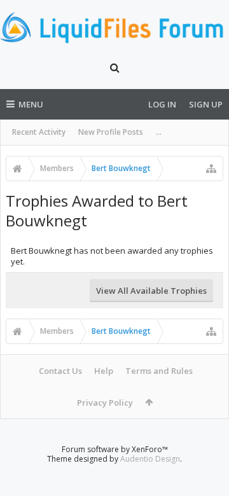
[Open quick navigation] (211, 168)
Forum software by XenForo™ (115, 449)
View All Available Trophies (151, 290)
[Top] (207, 445)
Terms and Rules (159, 370)
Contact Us (60, 370)
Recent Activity (39, 132)
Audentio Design (150, 458)
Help (103, 370)
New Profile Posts (110, 132)
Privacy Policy (105, 402)
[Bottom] (207, 472)
